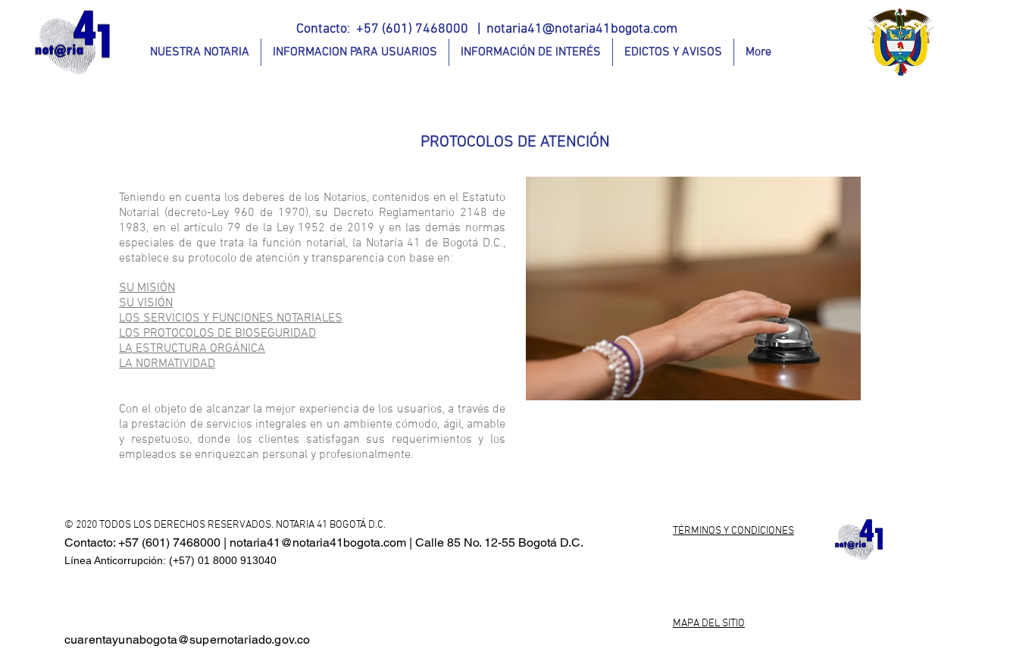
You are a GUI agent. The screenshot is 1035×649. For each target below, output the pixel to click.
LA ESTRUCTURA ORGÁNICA (192, 348)
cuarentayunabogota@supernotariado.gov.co (187, 639)
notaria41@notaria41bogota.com (581, 29)
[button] (200, 52)
